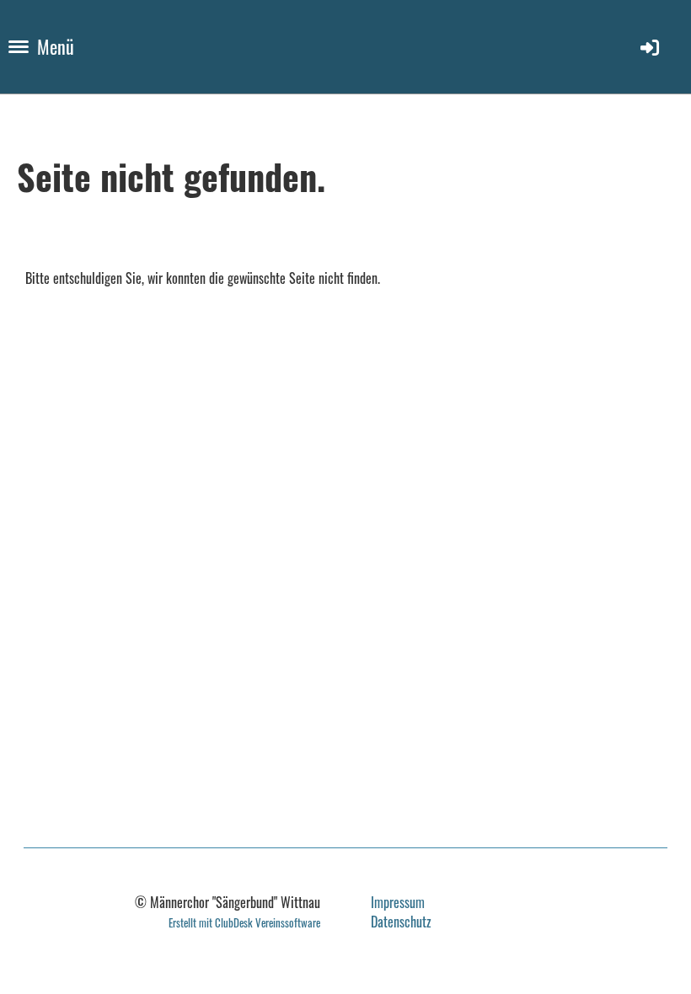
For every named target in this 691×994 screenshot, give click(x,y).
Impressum (398, 902)
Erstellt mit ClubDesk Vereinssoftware (244, 923)
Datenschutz (401, 921)
